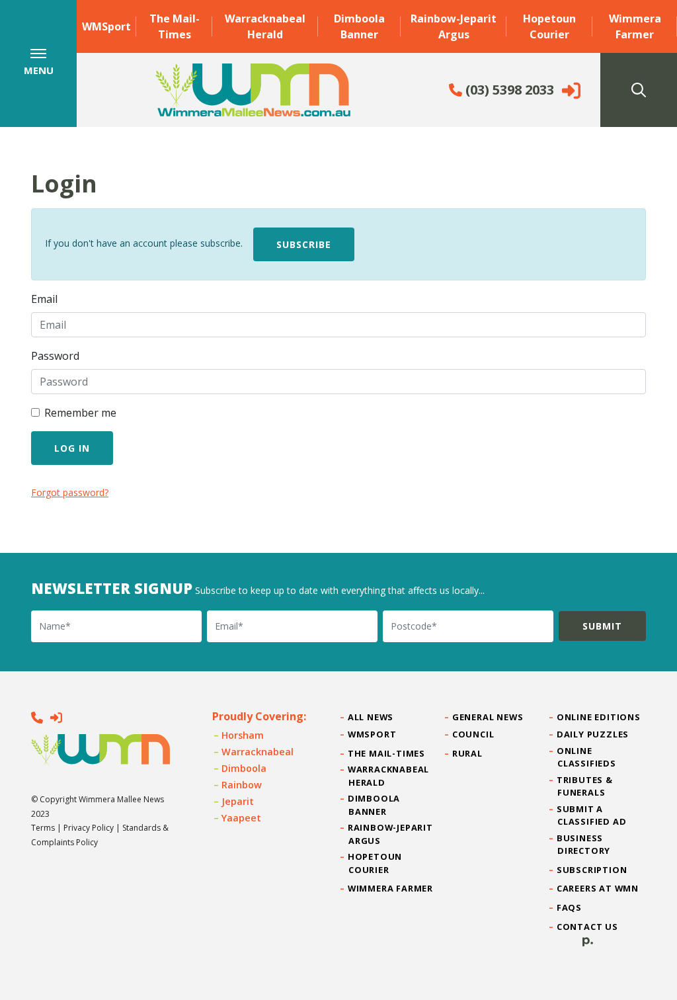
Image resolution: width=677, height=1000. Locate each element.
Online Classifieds (586, 757)
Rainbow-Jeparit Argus (454, 26)
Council (473, 734)
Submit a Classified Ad (591, 815)
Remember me (80, 412)
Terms (43, 827)
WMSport (106, 26)
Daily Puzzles (593, 734)
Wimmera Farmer (635, 26)
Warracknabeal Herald (265, 26)
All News (370, 717)
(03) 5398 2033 (508, 90)
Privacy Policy (88, 827)
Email (44, 299)
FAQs (569, 907)
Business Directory (583, 844)
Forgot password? (69, 492)
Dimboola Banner (359, 26)
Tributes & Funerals (585, 786)
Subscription (592, 870)
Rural (468, 753)
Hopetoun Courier (549, 26)
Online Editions (599, 717)
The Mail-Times (174, 26)
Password (55, 356)
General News (488, 717)
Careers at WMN (598, 888)
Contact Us (587, 927)
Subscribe (303, 244)
